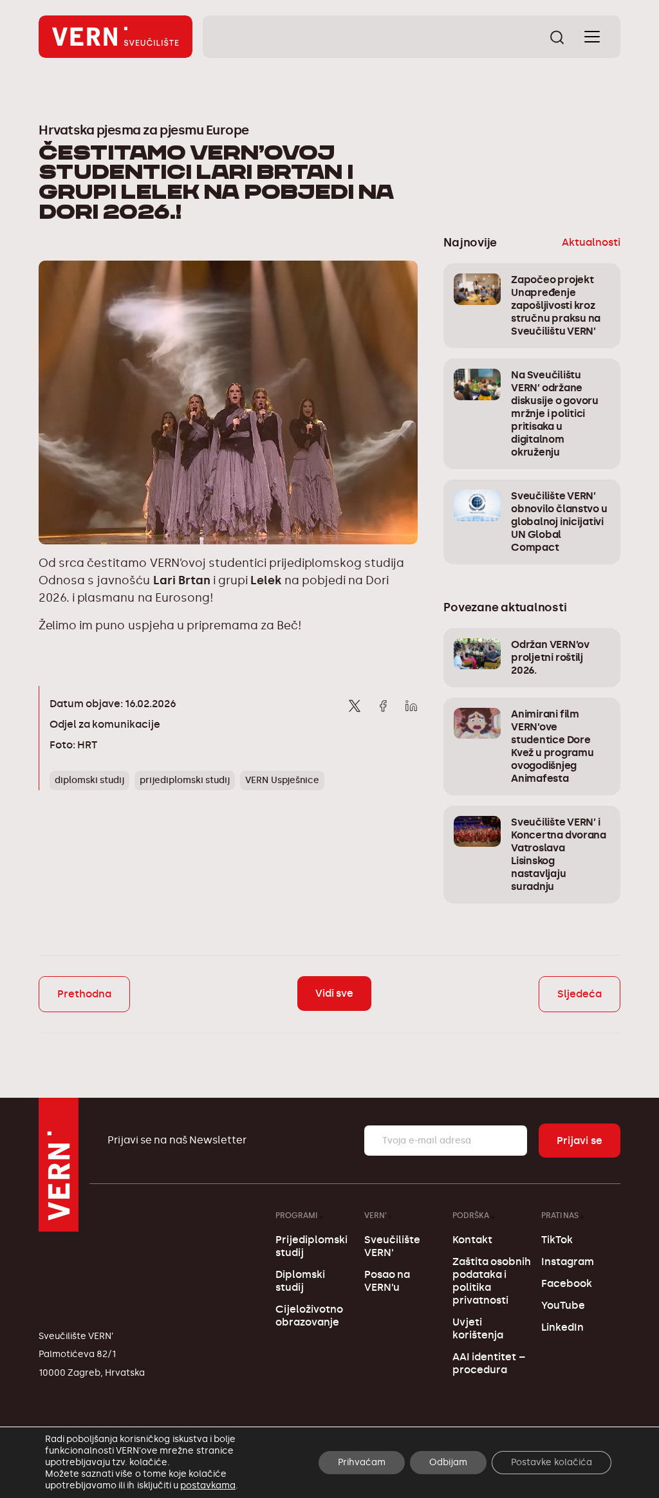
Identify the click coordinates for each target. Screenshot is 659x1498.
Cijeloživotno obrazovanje (309, 1315)
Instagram (567, 1261)
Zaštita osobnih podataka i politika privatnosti (491, 1280)
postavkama (208, 1485)
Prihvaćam (361, 1462)
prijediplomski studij (185, 780)
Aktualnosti (591, 242)
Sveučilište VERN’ (392, 1246)
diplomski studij (89, 780)
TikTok (557, 1240)
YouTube (563, 1305)
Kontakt (472, 1240)
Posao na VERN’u (387, 1280)
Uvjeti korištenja (477, 1328)
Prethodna (84, 994)
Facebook (566, 1283)
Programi (296, 1215)
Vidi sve (334, 993)
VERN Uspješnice (282, 780)
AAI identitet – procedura (488, 1363)
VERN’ (375, 1215)
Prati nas (560, 1215)
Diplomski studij (300, 1280)
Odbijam (448, 1462)
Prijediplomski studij (311, 1246)
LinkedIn (562, 1327)
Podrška (470, 1215)
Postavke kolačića (551, 1462)
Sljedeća (579, 994)
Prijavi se (579, 1140)
